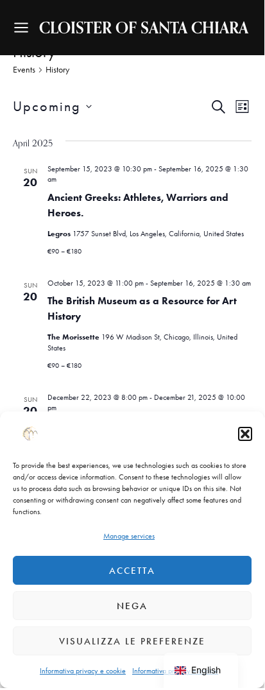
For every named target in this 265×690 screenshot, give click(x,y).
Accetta (132, 570)
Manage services (129, 535)
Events (24, 69)
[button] (245, 433)
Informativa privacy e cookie (83, 670)
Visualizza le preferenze (132, 641)
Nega (132, 606)
